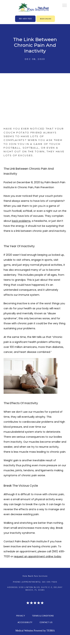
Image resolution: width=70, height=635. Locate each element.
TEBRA (50, 630)
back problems (21, 221)
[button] (64, 5)
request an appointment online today (37, 556)
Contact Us (46, 622)
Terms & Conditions (43, 615)
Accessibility (25, 622)
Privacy (20, 615)
